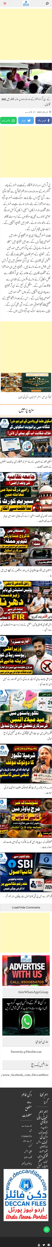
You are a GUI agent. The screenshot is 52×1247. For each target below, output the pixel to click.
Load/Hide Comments (26, 907)
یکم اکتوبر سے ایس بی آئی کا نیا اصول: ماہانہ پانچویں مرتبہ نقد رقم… (27, 896)
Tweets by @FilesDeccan (26, 1051)
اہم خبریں (33, 397)
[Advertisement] (26, 34)
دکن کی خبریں (23, 397)
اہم (39, 397)
